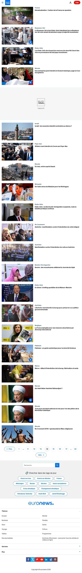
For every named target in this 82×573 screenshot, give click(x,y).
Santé (44, 525)
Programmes (46, 533)
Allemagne (20, 483)
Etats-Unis (39, 48)
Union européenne (59, 483)
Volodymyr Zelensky (24, 494)
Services (5, 546)
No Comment (40, 224)
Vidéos (4, 533)
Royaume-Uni (40, 28)
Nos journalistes (7, 538)
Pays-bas (38, 144)
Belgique (38, 325)
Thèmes (4, 511)
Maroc (37, 366)
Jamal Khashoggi (58, 494)
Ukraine (44, 483)
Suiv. (40, 455)
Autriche (38, 244)
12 (34, 449)
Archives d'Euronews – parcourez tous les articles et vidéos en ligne (60, 539)
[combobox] (41, 465)
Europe (4, 516)
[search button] (57, 465)
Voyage (4, 529)
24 (75, 449)
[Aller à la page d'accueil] (7, 2)
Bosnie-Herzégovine (42, 265)
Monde (37, 68)
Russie (32, 483)
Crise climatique (29, 488)
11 (28, 449)
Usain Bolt (42, 494)
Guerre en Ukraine (43, 478)
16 (60, 449)
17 (66, 449)
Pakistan (38, 345)
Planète (45, 520)
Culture (44, 529)
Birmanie (38, 184)
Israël (37, 123)
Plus (3, 552)
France (37, 8)
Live (77, 2)
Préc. (10, 449)
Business (5, 520)
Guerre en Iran (25, 478)
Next (3, 525)
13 (41, 449)
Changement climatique (50, 488)
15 (53, 449)
